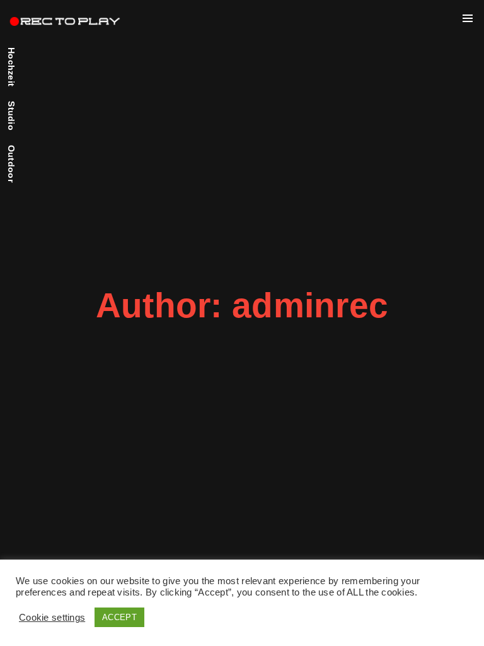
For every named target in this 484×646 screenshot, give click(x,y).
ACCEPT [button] (119, 617)
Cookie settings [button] (52, 618)
